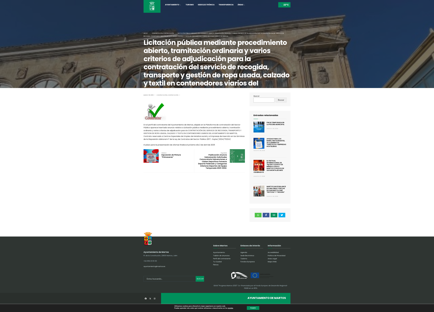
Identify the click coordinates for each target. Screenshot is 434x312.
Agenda (244, 252)
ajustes (230, 308)
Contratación (157, 33)
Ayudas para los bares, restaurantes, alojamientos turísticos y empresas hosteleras (276, 142)
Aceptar (253, 308)
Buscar (257, 96)
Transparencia (226, 4)
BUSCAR (200, 279)
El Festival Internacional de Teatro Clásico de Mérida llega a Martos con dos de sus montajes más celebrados (269, 166)
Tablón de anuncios (221, 255)
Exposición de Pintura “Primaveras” (171, 155)
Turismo (190, 4)
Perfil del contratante (221, 258)
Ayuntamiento (172, 4)
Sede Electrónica (206, 4)
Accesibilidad (273, 252)
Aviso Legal (272, 258)
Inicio (146, 33)
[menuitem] (174, 4)
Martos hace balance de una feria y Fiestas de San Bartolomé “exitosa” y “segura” (276, 189)
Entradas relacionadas (266, 115)
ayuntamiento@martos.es (154, 266)
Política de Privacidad (276, 255)
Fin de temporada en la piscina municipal (275, 123)
